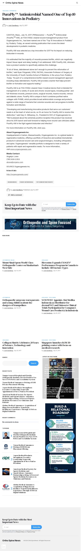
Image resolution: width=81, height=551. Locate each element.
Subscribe (71, 204)
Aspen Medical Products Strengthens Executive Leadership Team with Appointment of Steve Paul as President (18, 389)
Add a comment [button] (16, 195)
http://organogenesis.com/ (17, 174)
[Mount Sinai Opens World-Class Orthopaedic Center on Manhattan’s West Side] (20, 248)
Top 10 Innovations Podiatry (44, 182)
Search (4, 357)
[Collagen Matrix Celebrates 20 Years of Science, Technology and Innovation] (20, 328)
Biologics (6, 10)
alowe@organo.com (15, 162)
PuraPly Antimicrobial (26, 182)
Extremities (12, 10)
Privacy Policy (66, 209)
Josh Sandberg (50, 396)
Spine (46, 365)
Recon (12, 260)
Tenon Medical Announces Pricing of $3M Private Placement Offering (19, 383)
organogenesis (12, 182)
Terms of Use (31, 532)
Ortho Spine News (14, 2)
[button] (3, 3)
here (43, 128)
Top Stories (52, 297)
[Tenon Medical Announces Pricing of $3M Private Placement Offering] (5, 447)
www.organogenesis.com (20, 149)
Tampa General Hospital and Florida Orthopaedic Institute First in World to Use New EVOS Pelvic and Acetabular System (19, 377)
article (57, 75)
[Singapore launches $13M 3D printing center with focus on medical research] (60, 328)
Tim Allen (49, 375)
